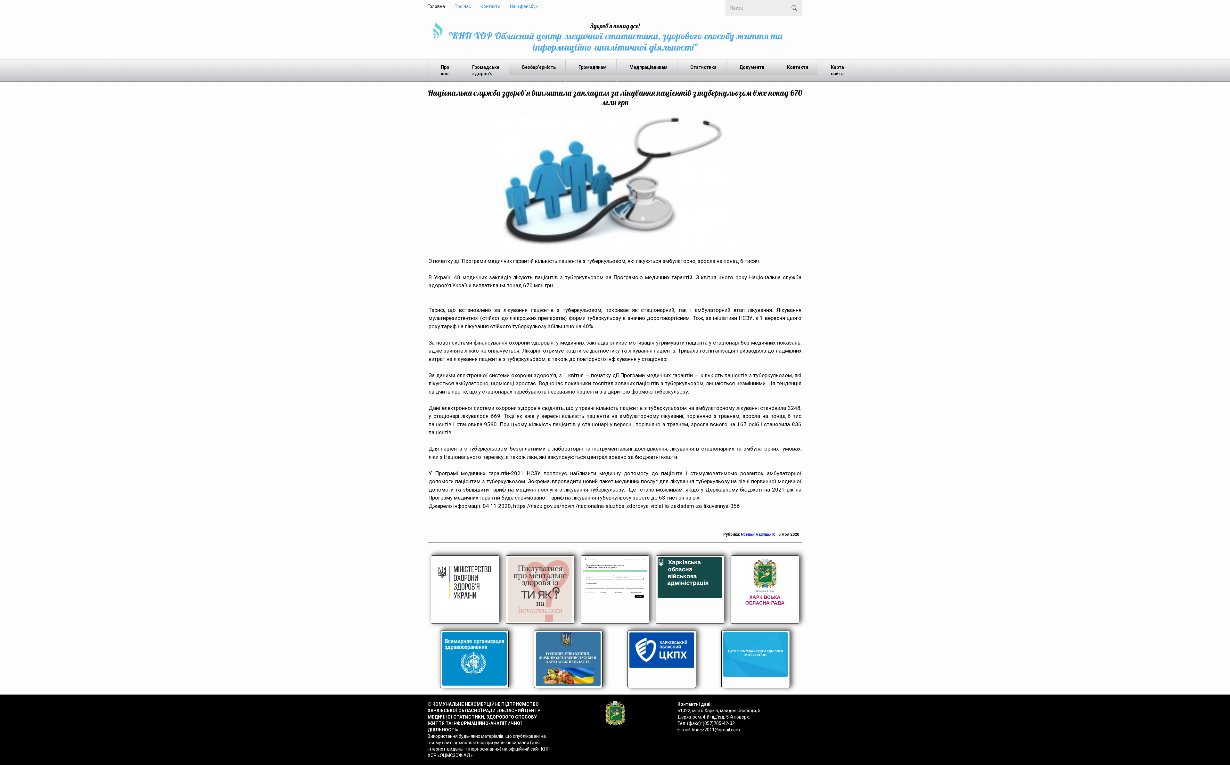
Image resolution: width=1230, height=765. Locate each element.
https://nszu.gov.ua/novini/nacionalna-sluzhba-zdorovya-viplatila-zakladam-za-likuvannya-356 (626, 506)
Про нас (463, 6)
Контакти (490, 6)
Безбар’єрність (539, 67)
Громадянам (592, 67)
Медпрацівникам (648, 67)
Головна (436, 6)
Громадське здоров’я (485, 70)
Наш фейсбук (524, 6)
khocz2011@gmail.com (716, 729)
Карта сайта (837, 70)
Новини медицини (757, 534)
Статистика (703, 67)
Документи (751, 67)
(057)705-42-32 (719, 723)
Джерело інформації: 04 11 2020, (471, 506)
